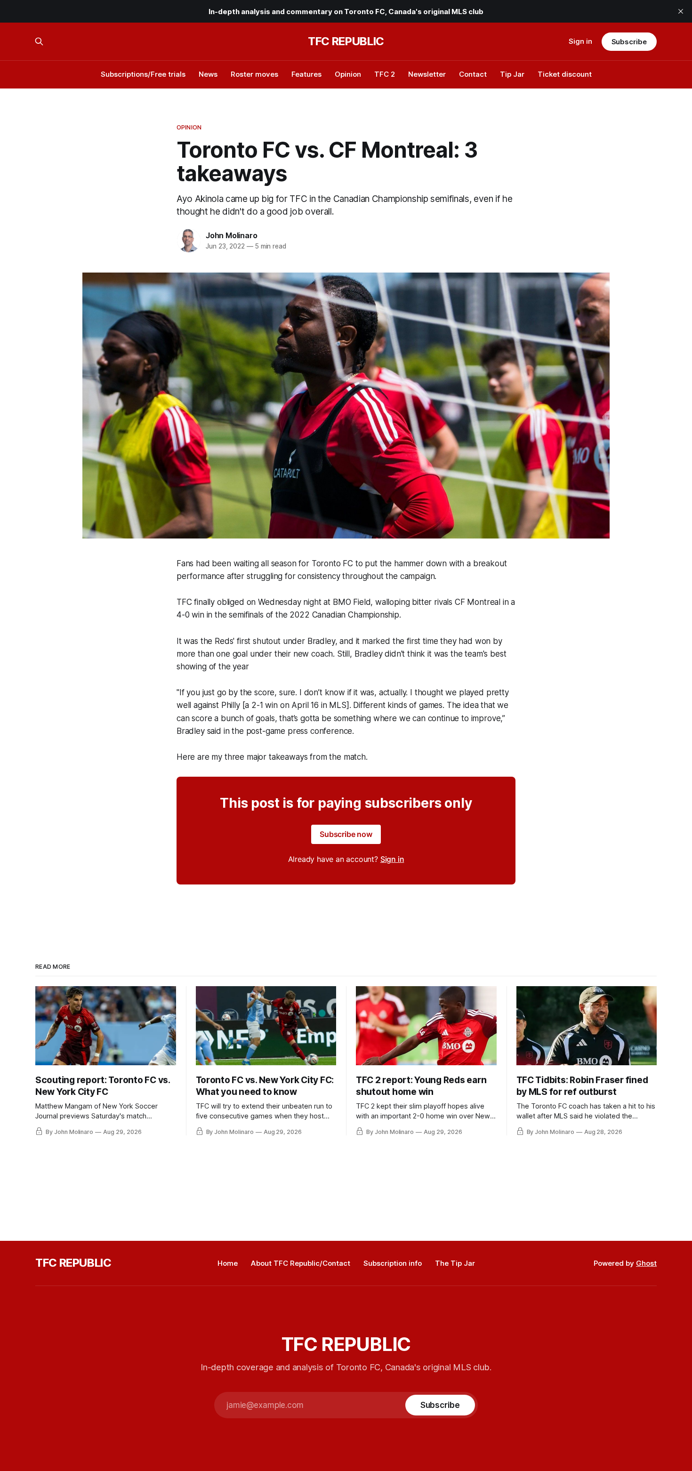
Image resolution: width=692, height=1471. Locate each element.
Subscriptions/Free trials (143, 74)
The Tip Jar (455, 1263)
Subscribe (629, 41)
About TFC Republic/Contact (300, 1263)
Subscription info (392, 1263)
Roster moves (254, 74)
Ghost (646, 1263)
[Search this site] (39, 41)
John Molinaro (231, 235)
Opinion (348, 74)
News (208, 74)
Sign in (580, 41)
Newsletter (427, 74)
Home (227, 1263)
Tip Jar (512, 74)
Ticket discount (565, 74)
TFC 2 (384, 74)
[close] (680, 11)
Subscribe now (346, 834)
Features (306, 74)
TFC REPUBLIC (346, 41)
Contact (473, 74)
